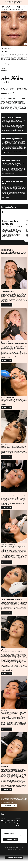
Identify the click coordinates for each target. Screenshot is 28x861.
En (3, 814)
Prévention (3, 68)
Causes (3, 66)
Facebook (17, 820)
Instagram (17, 823)
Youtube (17, 825)
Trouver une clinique (7, 820)
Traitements (4, 70)
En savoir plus (14, 3)
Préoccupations (4, 9)
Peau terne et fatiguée (14, 9)
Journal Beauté (5, 823)
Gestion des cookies (12, 849)
